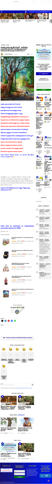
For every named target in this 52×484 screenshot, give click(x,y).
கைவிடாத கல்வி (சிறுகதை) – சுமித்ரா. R (47, 183)
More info (21, 243)
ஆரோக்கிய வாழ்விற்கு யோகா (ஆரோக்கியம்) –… (45, 265)
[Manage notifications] (49, 481)
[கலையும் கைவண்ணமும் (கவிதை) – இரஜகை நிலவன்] (9, 422)
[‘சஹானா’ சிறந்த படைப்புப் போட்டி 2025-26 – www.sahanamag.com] (9, 447)
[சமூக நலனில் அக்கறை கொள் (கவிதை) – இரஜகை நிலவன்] (26, 422)
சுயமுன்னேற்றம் (38, 180)
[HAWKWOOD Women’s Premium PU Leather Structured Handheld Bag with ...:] (6, 268)
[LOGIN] (26, 11)
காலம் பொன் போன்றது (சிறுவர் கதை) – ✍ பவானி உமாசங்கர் (47, 104)
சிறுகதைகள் (3, 404)
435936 (18, 280)
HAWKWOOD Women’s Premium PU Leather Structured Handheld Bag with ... (20, 264)
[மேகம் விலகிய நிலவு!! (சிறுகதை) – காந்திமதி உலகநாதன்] (18, 16)
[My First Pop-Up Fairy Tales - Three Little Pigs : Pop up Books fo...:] (6, 242)
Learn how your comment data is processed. (24, 388)
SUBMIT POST (45, 73)
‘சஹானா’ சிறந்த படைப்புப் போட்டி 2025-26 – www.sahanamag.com (8, 455)
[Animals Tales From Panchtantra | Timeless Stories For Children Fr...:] (6, 294)
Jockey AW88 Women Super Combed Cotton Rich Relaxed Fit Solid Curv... (21, 277)
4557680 (19, 293)
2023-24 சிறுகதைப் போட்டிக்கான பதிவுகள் (47, 177)
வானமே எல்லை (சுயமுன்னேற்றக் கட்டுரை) (40, 184)
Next (51, 18)
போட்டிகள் (37, 115)
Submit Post (46, 476)
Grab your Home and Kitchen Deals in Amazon (19, 338)
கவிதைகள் (21, 415)
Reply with (32, 384)
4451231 (18, 241)
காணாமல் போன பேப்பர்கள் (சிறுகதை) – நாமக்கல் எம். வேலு (42, 21)
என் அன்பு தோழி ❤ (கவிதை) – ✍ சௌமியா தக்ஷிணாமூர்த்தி (40, 104)
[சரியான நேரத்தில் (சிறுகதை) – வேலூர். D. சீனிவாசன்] (30, 16)
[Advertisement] (26, 33)
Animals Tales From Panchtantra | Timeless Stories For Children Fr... (22, 290)
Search (50, 1)
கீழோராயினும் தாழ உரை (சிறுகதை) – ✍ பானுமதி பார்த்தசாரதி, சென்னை (5, 21)
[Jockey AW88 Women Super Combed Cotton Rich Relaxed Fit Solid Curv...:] (6, 281)
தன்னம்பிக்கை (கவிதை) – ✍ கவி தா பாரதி (48, 118)
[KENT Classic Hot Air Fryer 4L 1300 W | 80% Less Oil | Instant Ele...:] (6, 255)
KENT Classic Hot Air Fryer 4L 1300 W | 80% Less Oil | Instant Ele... (22, 251)
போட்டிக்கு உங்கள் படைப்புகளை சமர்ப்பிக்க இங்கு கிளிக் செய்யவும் (39, 11)
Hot (2, 396)
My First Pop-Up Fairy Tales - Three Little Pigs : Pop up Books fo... (22, 238)
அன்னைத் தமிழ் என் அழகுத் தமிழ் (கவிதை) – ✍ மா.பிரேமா (39, 163)
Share (2, 58)
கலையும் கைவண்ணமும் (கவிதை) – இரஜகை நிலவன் (8, 429)
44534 (18, 267)
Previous (0, 18)
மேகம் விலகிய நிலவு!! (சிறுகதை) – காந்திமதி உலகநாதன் (16, 21)
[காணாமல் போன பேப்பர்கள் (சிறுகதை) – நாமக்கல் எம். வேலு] (43, 16)
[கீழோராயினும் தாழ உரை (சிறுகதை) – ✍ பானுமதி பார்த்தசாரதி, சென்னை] (6, 16)
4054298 (19, 254)
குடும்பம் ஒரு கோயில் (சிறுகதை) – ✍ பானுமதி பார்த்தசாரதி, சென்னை (39, 144)
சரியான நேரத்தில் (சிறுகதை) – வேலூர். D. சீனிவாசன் (30, 21)
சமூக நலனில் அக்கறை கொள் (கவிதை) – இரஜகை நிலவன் (25, 429)
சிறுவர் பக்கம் (47, 100)
